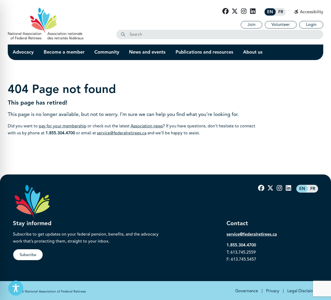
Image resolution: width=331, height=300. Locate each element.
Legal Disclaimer (302, 291)
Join (251, 24)
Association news (147, 126)
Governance (246, 291)
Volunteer (281, 24)
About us (252, 52)
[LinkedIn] (253, 11)
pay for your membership (62, 126)
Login (311, 24)
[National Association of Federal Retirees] (46, 23)
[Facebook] (225, 11)
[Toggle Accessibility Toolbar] (16, 288)
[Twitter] (234, 11)
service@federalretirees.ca (121, 133)
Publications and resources (204, 52)
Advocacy (23, 52)
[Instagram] (243, 11)
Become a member (64, 52)
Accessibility (311, 11)
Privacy (272, 291)
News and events (147, 52)
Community (106, 52)
